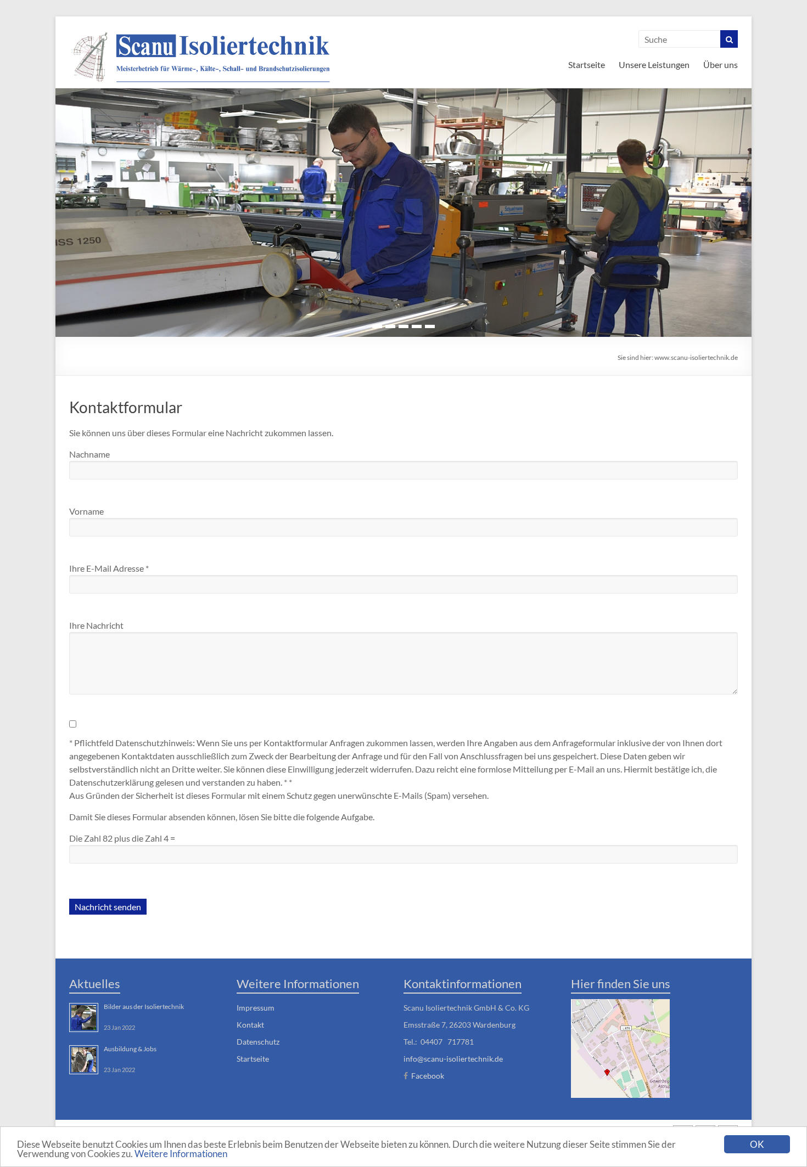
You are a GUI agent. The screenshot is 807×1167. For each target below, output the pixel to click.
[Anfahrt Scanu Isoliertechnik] (620, 1047)
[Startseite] (201, 56)
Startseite (586, 64)
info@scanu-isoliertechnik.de (453, 1058)
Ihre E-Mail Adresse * (109, 568)
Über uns (720, 64)
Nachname (89, 454)
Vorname (86, 511)
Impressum (255, 1007)
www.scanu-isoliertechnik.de (696, 357)
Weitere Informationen (180, 1153)
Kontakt (250, 1024)
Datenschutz (258, 1041)
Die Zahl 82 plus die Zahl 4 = (122, 838)
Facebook (427, 1075)
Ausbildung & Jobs (130, 1049)
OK (757, 1144)
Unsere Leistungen (654, 64)
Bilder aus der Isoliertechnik (144, 1006)
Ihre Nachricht (96, 625)
